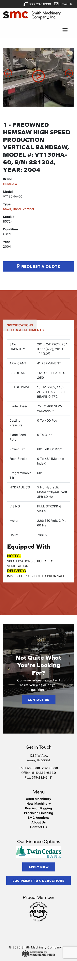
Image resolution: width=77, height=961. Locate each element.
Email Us (65, 4)
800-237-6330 (39, 4)
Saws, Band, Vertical (18, 209)
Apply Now (38, 867)
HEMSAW (10, 184)
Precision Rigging (38, 808)
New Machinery (38, 803)
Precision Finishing (38, 813)
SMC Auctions (39, 818)
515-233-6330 (44, 773)
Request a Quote (40, 266)
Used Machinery (38, 799)
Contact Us (38, 699)
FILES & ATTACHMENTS (25, 330)
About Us (38, 822)
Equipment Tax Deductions (38, 880)
